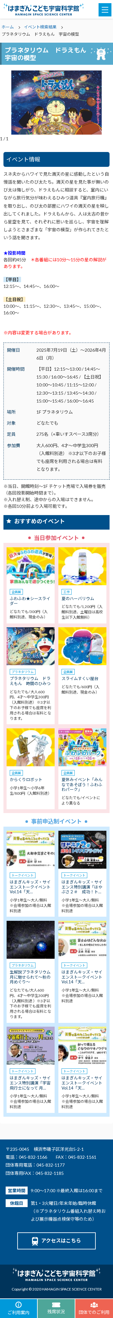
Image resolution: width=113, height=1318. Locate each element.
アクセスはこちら (61, 1240)
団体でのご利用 (94, 1312)
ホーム (8, 26)
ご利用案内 (19, 1312)
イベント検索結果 (40, 26)
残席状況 (56, 1311)
